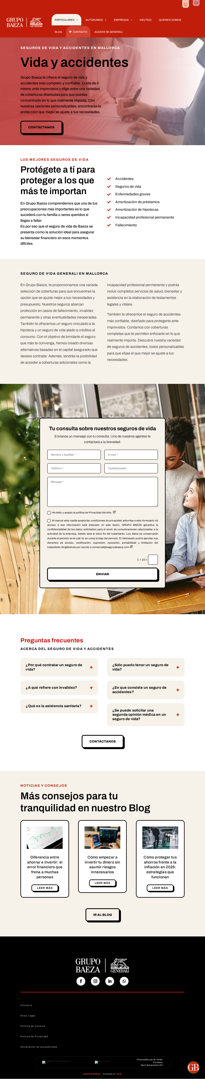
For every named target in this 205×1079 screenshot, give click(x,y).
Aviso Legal (27, 1015)
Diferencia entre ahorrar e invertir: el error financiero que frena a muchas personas (44, 867)
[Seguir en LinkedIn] (109, 981)
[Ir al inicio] (25, 22)
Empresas (121, 20)
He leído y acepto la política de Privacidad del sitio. (82, 512)
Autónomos (94, 20)
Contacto (80, 32)
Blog (58, 32)
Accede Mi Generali (108, 32)
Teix (119, 1074)
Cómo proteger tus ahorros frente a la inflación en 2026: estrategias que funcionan (160, 867)
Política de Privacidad (34, 1036)
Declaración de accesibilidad (38, 1047)
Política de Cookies (32, 1026)
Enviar (102, 574)
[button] (193, 1067)
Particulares (64, 20)
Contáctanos (41, 127)
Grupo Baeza (92, 1074)
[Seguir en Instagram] (95, 981)
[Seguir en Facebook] (80, 981)
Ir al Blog (102, 914)
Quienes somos (170, 20)
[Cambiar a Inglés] (196, 3)
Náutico (146, 20)
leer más (45, 887)
